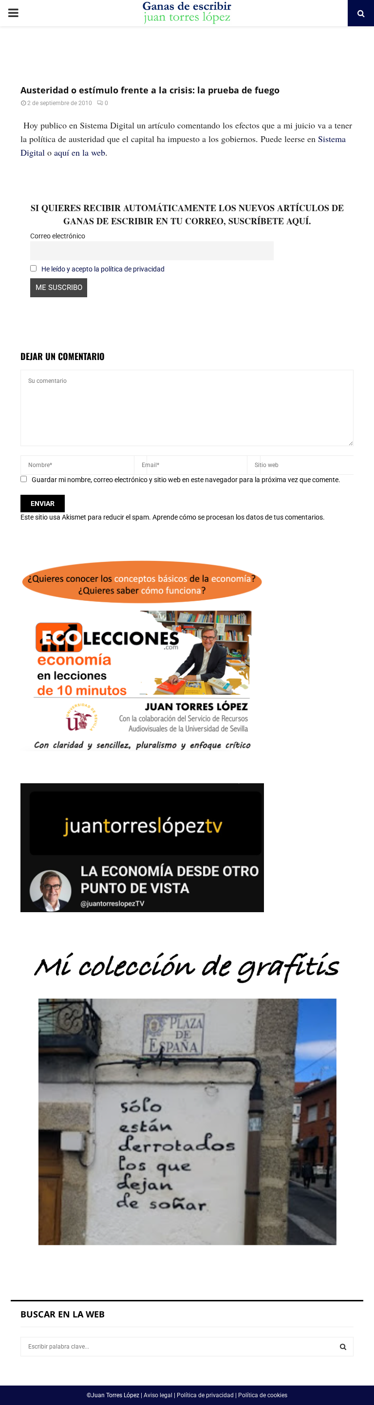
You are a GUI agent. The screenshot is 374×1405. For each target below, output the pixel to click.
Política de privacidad (205, 1395)
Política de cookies (262, 1395)
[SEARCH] (343, 1346)
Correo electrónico (57, 236)
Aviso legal (158, 1395)
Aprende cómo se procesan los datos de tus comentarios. (238, 517)
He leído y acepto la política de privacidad (103, 269)
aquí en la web (79, 152)
